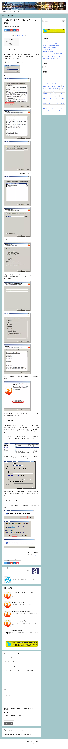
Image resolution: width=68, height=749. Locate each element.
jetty (56, 96)
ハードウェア (46, 110)
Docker (62, 83)
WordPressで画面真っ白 (47, 51)
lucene (57, 98)
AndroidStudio (46, 83)
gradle (62, 88)
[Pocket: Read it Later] (17, 30)
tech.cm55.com (45, 74)
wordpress (45, 108)
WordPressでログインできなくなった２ (50, 49)
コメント (6, 672)
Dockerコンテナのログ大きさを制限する (51, 45)
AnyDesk (57, 83)
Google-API (55, 88)
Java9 (61, 93)
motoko (50, 101)
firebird (36, 552)
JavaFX (45, 96)
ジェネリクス (59, 108)
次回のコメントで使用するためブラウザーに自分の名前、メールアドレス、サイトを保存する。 (21, 709)
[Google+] (11, 30)
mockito (45, 101)
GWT (57, 91)
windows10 (59, 105)
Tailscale (62, 103)
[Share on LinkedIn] (14, 30)
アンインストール (9, 44)
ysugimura (36, 555)
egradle (53, 86)
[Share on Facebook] (8, 30)
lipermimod (51, 98)
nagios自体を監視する (16, 630)
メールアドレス (7, 695)
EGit (49, 86)
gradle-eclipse (46, 91)
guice (52, 91)
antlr (52, 83)
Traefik (44, 105)
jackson (45, 93)
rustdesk (45, 103)
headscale (61, 91)
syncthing (56, 103)
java (50, 93)
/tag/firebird (20, 35)
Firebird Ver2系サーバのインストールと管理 (22, 593)
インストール (8, 41)
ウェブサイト (6, 701)
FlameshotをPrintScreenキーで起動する (50, 43)
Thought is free (41, 743)
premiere (62, 101)
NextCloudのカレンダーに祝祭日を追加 (50, 58)
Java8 (55, 93)
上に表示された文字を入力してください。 (13, 715)
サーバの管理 (8, 43)
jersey (51, 96)
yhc (52, 108)
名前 (5, 689)
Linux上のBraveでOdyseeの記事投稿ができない (52, 53)
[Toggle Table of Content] (16, 40)
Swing (50, 103)
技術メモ (31, 552)
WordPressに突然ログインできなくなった (51, 56)
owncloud (56, 101)
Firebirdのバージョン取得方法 (18, 621)
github (44, 88)
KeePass (45, 98)
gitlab (49, 88)
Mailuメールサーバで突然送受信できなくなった (52, 54)
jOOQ (61, 96)
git (63, 86)
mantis (62, 98)
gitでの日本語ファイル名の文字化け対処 (50, 41)
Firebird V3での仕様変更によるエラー (20, 611)
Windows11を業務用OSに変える (49, 47)
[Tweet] (5, 30)
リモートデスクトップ (57, 110)
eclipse (44, 86)
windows (52, 105)
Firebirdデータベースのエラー (18, 602)
